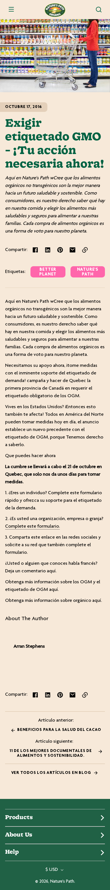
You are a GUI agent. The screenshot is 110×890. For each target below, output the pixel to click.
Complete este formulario (32, 526)
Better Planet (47, 272)
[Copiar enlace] (85, 250)
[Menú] (11, 9)
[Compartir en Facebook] (35, 250)
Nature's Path (87, 272)
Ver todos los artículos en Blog (51, 773)
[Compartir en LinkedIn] (47, 250)
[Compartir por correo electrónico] (72, 250)
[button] (99, 9)
